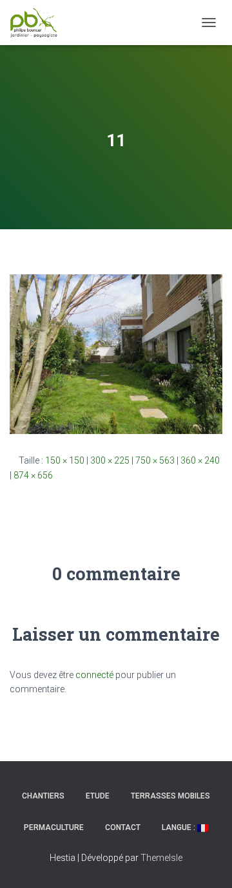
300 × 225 (110, 460)
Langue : (179, 827)
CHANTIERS (43, 795)
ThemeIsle (161, 858)
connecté (94, 675)
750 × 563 (155, 460)
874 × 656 (33, 475)
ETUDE (98, 795)
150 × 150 (64, 460)
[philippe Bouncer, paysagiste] (39, 22)
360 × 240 (200, 460)
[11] (116, 353)
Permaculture (54, 827)
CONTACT (122, 827)
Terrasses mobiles (170, 795)
